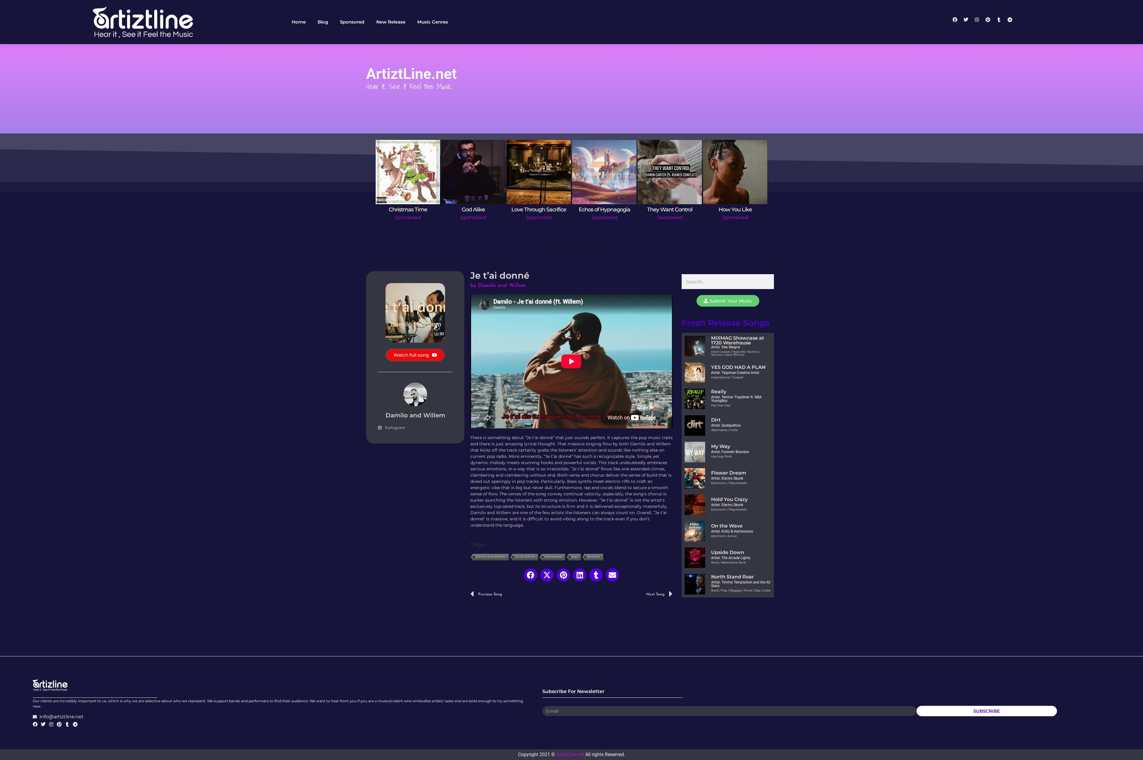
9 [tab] (619, 252)
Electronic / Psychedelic (729, 483)
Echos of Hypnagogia (604, 209)
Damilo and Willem (491, 557)
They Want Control (669, 209)
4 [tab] (574, 252)
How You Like (735, 209)
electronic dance (724, 536)
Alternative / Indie (724, 430)
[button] (530, 575)
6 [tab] (592, 252)
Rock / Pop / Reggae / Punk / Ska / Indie (741, 590)
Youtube (594, 557)
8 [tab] (610, 252)
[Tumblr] (1001, 22)
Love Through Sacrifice (538, 209)
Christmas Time (408, 209)
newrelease (553, 557)
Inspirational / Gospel (727, 377)
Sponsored (408, 217)
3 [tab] (566, 252)
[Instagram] (979, 22)
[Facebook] (957, 22)
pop (575, 557)
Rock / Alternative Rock (728, 562)
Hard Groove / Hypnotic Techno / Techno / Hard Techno (735, 353)
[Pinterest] (990, 22)
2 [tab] (557, 252)
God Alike (473, 209)
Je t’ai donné (525, 557)
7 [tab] (601, 252)
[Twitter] (968, 22)
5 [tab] (583, 252)
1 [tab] (548, 252)
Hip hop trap (720, 405)
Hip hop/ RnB (721, 456)
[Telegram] (1012, 22)
